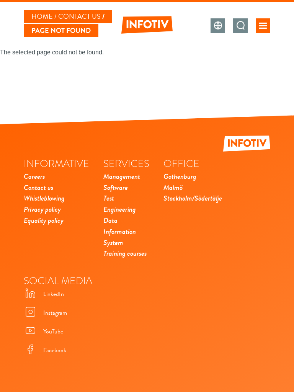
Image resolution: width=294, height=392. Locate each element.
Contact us (79, 16)
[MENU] (263, 25)
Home (42, 16)
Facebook (54, 350)
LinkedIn (53, 294)
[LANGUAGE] (218, 25)
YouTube (53, 331)
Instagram (55, 312)
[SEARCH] (240, 25)
